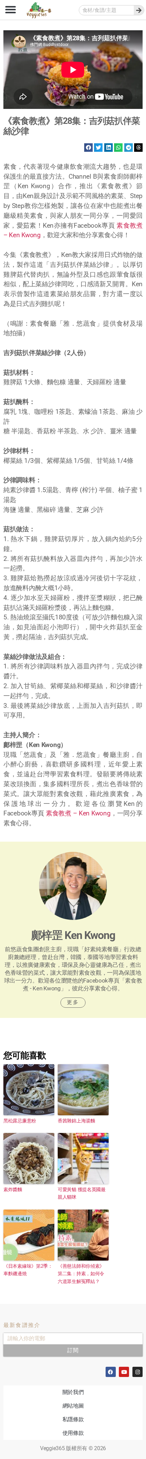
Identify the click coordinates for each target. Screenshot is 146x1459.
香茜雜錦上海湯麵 (76, 1120)
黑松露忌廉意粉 (19, 1120)
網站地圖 (73, 1406)
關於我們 (73, 1392)
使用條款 (73, 1433)
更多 (73, 1002)
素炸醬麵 (12, 1189)
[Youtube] (124, 1372)
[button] (10, 9)
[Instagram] (137, 1372)
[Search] (139, 10)
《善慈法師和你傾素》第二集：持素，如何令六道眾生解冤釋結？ (81, 1273)
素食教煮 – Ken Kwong (78, 813)
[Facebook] (111, 1372)
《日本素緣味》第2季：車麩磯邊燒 (28, 1269)
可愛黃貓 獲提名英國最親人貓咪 (82, 1193)
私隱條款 (73, 1419)
